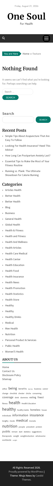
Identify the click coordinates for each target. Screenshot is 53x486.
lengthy (5, 421)
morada (32, 421)
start (20, 432)
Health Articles (13, 247)
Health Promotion (15, 288)
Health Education (14, 265)
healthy (9, 409)
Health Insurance (14, 276)
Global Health (12, 224)
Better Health (12, 195)
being (12, 388)
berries (30, 389)
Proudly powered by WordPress (26, 471)
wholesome (40, 436)
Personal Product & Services (20, 340)
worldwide (6, 440)
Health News (12, 282)
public (6, 431)
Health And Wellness (16, 242)
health (14, 402)
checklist (13, 393)
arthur (4, 389)
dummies (24, 397)
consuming (36, 393)
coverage (7, 397)
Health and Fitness (15, 236)
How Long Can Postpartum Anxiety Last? (27, 155)
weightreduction (27, 436)
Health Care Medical (16, 253)
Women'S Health (14, 351)
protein (39, 427)
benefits (22, 388)
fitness (5, 403)
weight (16, 436)
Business (10, 213)
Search (8, 113)
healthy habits (23, 410)
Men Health (11, 328)
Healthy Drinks (13, 317)
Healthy (9, 305)
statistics (27, 432)
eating (32, 397)
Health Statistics (14, 294)
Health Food (12, 270)
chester (21, 393)
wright (15, 440)
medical (22, 420)
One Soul (26, 16)
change (5, 393)
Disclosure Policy (11, 375)
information (20, 415)
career (45, 389)
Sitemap (6, 379)
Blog (7, 207)
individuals (6, 415)
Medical (9, 322)
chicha (28, 393)
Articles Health (13, 190)
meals (12, 421)
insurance (37, 415)
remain (15, 432)
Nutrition (10, 334)
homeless (35, 409)
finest (41, 397)
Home (5, 367)
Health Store (12, 299)
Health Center (12, 259)
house (44, 410)
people (22, 427)
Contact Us (8, 371)
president (30, 427)
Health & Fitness (14, 230)
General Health (13, 219)
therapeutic (7, 436)
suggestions (37, 432)
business (37, 389)
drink (17, 397)
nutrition (9, 426)
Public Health (12, 345)
